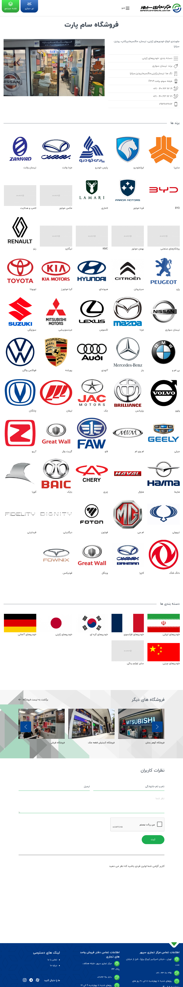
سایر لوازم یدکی (135, 663)
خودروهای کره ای (99, 634)
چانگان (32, 411)
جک (106, 411)
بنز (142, 370)
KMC (105, 249)
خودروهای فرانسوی (134, 634)
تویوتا (33, 289)
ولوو (177, 411)
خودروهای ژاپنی (150, 58)
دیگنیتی (67, 532)
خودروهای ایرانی (171, 634)
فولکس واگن (29, 370)
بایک (69, 492)
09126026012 (165, 104)
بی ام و (176, 370)
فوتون (104, 532)
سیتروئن (139, 289)
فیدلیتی (31, 532)
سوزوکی (32, 330)
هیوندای (103, 289)
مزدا (142, 330)
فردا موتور (138, 208)
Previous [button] (25, 726)
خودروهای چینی (171, 663)
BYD (177, 208)
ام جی (140, 532)
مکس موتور (65, 208)
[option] (141, 727)
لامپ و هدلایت (28, 208)
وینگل (105, 573)
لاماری (104, 208)
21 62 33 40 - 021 (162, 96)
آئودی (104, 370)
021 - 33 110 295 (164, 973)
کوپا (34, 492)
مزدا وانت (67, 167)
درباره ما (53, 965)
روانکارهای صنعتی (170, 249)
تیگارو (68, 249)
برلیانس (139, 411)
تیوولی (176, 532)
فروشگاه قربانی (58, 742)
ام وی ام (139, 451)
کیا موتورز (66, 289)
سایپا (177, 167)
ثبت (153, 839)
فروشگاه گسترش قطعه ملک (101, 742)
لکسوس (103, 330)
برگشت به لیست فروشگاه (35, 699)
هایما (177, 492)
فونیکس (67, 573)
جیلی (177, 451)
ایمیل (87, 786)
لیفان (69, 411)
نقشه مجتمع (10, 8)
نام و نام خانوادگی (154, 786)
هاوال (141, 492)
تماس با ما (52, 959)
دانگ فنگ (174, 573)
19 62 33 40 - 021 (162, 88)
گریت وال (67, 451)
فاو (106, 451)
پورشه (68, 370)
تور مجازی (29, 8)
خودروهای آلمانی (27, 634)
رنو (34, 249)
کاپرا (142, 573)
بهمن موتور (138, 249)
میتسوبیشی (65, 330)
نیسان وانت (29, 167)
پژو (178, 289)
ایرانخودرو (138, 167)
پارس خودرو (101, 167)
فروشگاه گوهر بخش (154, 742)
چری (105, 492)
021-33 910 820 (104, 977)
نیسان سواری (159, 66)
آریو (34, 451)
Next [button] (157, 726)
